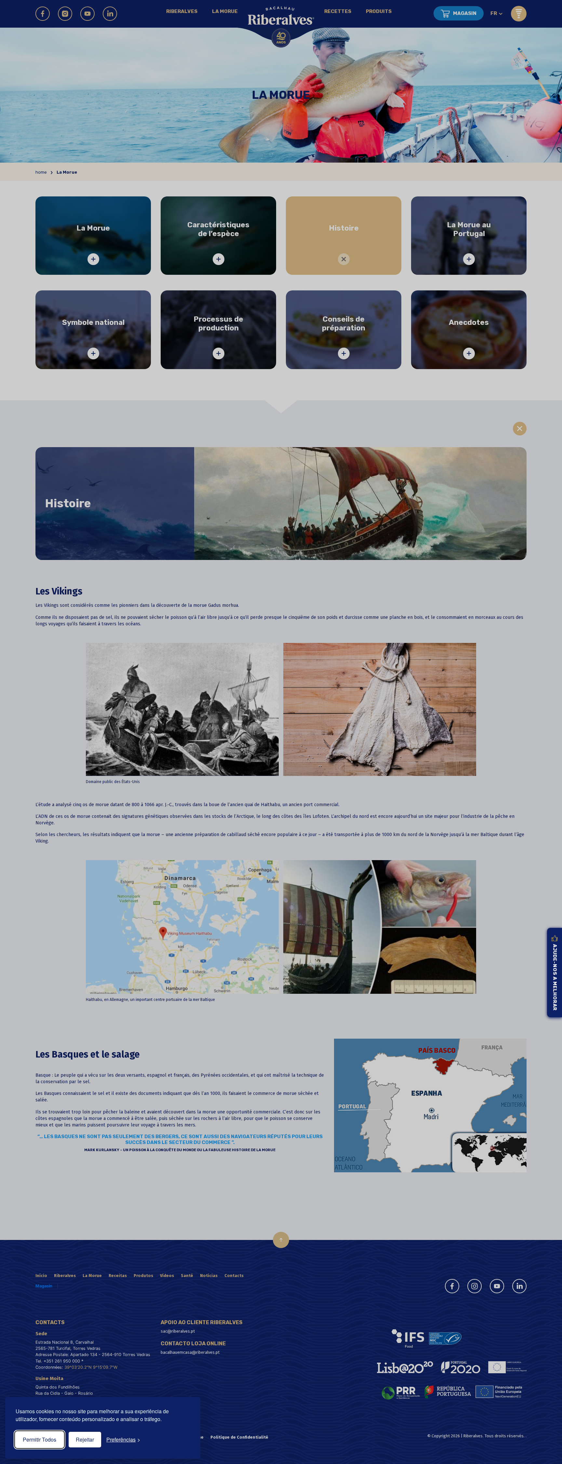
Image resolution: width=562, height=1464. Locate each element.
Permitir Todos (39, 1439)
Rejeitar (85, 1439)
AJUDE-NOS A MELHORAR (554, 977)
